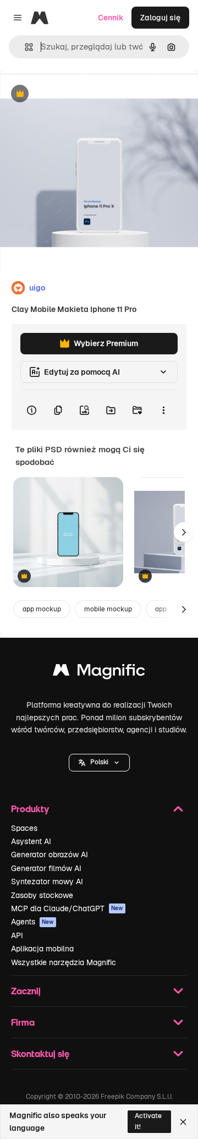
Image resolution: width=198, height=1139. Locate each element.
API (17, 935)
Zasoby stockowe (42, 895)
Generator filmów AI (46, 868)
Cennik (111, 18)
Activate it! (148, 1121)
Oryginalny (76, 94)
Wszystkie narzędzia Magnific (63, 962)
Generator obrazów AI (49, 854)
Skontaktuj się (40, 1053)
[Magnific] (99, 672)
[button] (99, 762)
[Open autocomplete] (24, 47)
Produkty (30, 808)
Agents (32, 922)
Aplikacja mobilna (42, 949)
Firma (23, 1022)
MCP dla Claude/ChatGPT (67, 908)
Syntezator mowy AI (47, 881)
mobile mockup (108, 609)
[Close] (183, 1122)
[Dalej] (184, 532)
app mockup (42, 609)
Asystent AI (31, 841)
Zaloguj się (160, 18)
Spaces (24, 828)
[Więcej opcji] (163, 410)
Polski (99, 762)
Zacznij (26, 990)
